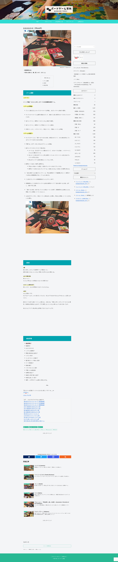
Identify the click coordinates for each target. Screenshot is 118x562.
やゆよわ (85, 159)
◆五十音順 (84, 134)
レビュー (43, 429)
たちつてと (85, 146)
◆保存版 (84, 105)
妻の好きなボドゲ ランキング (31, 414)
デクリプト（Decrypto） (80, 71)
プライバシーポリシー (56, 556)
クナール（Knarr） (80, 190)
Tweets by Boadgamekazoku (80, 165)
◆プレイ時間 (84, 108)
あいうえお (26, 427)
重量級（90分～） (85, 117)
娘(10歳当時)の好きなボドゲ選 (32, 412)
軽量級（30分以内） (33, 427)
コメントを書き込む (47, 545)
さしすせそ (85, 143)
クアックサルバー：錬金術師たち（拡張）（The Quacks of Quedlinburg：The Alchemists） (84, 84)
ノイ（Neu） (77, 79)
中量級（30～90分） (85, 114)
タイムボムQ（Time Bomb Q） (81, 67)
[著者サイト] (29, 456)
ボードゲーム (26, 429)
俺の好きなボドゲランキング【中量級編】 (34, 403)
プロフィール (84, 101)
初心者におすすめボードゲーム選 (32, 417)
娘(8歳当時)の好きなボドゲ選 (31, 410)
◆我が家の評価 (84, 121)
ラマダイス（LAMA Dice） (82, 198)
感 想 (45, 83)
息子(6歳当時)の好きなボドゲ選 (32, 408)
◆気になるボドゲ (84, 95)
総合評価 (46, 85)
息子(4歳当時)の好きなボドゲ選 (32, 406)
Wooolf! (55, 429)
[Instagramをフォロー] (53, 456)
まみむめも (85, 156)
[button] (94, 46)
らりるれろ (85, 163)
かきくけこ (85, 140)
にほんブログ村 (27, 395)
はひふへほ (85, 153)
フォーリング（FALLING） (82, 181)
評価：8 (85, 127)
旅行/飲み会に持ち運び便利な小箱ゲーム (34, 421)
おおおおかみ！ (49, 429)
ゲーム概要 (48, 80)
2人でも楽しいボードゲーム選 (31, 419)
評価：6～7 (41, 427)
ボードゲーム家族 (33, 429)
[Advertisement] (47, 246)
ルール (39, 429)
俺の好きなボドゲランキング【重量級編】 (34, 405)
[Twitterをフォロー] (41, 456)
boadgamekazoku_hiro (81, 183)
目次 (45, 78)
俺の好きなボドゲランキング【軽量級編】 (34, 401)
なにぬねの (85, 150)
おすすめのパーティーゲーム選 (31, 415)
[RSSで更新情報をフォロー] (65, 456)
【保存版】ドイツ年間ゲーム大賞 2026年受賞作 (84, 75)
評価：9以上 (85, 124)
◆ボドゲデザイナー (84, 98)
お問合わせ (64, 556)
